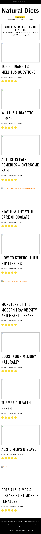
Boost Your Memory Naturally (18, 359)
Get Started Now (7, 521)
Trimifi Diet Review (13, 19)
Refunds (24, 524)
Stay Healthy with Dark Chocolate (17, 214)
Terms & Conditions (15, 524)
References (19, 521)
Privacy (5, 524)
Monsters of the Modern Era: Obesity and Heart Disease (19, 309)
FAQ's (14, 521)
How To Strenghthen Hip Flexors (19, 260)
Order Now (32, 524)
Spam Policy (35, 521)
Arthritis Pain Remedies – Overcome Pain (20, 164)
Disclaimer (28, 521)
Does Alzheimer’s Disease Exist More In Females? (20, 495)
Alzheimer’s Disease (18, 449)
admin (31, 19)
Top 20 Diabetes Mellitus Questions (18, 69)
